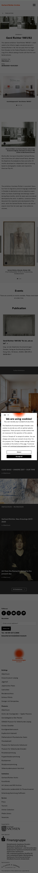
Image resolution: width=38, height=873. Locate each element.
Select (19, 452)
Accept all (19, 456)
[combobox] (6, 415)
